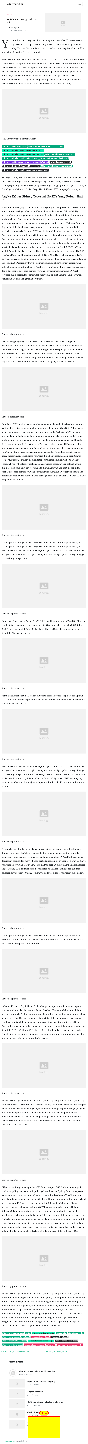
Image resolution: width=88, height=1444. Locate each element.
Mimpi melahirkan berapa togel (59, 154)
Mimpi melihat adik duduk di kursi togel (20, 166)
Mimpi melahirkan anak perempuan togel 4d (22, 154)
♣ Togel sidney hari (35, 1391)
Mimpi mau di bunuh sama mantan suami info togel (25, 162)
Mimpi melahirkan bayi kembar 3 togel (20, 158)
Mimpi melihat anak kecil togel (54, 158)
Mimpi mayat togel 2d (61, 162)
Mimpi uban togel (60, 1337)
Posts (9, 14)
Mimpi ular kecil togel (12, 1345)
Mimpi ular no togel (41, 1337)
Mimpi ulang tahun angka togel (39, 1345)
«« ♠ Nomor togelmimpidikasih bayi (15, 1351)
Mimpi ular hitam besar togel (70, 1333)
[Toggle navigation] (80, 4)
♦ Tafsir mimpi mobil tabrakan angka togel (45, 1402)
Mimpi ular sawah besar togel (68, 1345)
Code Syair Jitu (10, 1441)
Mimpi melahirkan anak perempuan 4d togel (22, 150)
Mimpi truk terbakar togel (14, 1341)
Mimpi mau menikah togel (14, 146)
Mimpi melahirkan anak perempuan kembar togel (25, 170)
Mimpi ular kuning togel (43, 1333)
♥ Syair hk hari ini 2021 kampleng (41, 1381)
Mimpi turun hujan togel (66, 1341)
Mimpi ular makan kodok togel (16, 1333)
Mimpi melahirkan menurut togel (56, 166)
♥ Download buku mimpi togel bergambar (37, 1371)
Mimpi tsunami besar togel (41, 1341)
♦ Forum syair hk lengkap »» (56, 1351)
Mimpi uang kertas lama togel (16, 1337)
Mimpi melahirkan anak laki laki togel (45, 146)
